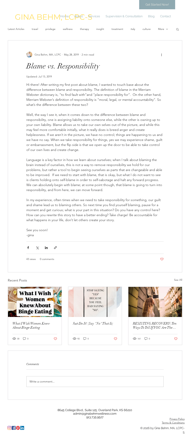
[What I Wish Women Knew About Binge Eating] (35, 302)
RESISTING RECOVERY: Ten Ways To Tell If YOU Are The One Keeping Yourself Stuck (155, 325)
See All (178, 279)
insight (100, 29)
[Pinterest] (18, 428)
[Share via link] (55, 247)
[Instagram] (9, 428)
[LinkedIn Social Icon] (22, 428)
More (161, 29)
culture (146, 29)
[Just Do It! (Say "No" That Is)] (95, 302)
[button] (177, 29)
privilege (50, 29)
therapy (84, 29)
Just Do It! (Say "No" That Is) (93, 323)
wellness (68, 29)
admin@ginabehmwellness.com (95, 413)
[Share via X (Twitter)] (37, 247)
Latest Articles (16, 29)
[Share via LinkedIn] (46, 247)
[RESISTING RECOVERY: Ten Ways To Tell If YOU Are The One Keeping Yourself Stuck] (155, 302)
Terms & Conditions (173, 422)
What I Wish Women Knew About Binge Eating (31, 325)
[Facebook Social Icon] (14, 428)
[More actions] (161, 54)
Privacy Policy (177, 419)
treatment (117, 29)
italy (133, 29)
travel (35, 29)
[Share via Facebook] (28, 247)
